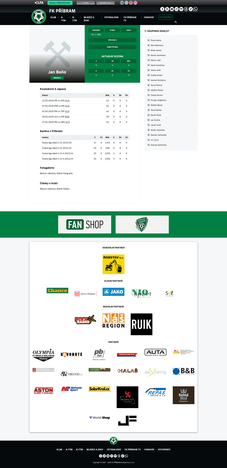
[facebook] (162, 8)
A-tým (69, 449)
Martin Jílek (156, 60)
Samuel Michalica (158, 80)
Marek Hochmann (158, 55)
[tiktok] (191, 8)
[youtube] (172, 8)
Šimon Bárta (156, 40)
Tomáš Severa (157, 95)
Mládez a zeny (95, 449)
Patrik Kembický (158, 65)
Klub (59, 449)
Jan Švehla (155, 120)
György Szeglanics (158, 100)
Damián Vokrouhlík (159, 135)
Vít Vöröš (154, 140)
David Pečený (156, 85)
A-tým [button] (63, 19)
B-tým (79, 449)
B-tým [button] (74, 19)
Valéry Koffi (156, 70)
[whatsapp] (195, 8)
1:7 (67, 122)
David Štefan (156, 110)
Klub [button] (53, 17)
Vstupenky (165, 17)
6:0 (67, 116)
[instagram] (176, 8)
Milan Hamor (156, 50)
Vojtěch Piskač (157, 90)
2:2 (67, 106)
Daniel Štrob (156, 115)
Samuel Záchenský (159, 145)
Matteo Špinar (157, 105)
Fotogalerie (111, 17)
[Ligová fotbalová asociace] (39, 3)
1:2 (67, 100)
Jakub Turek (156, 125)
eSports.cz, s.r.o (128, 462)
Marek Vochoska (158, 130)
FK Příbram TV (130, 19)
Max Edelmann (157, 45)
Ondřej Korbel (156, 75)
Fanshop (149, 17)
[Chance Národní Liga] (60, 3)
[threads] (186, 8)
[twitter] (167, 8)
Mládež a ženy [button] (89, 19)
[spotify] (181, 8)
